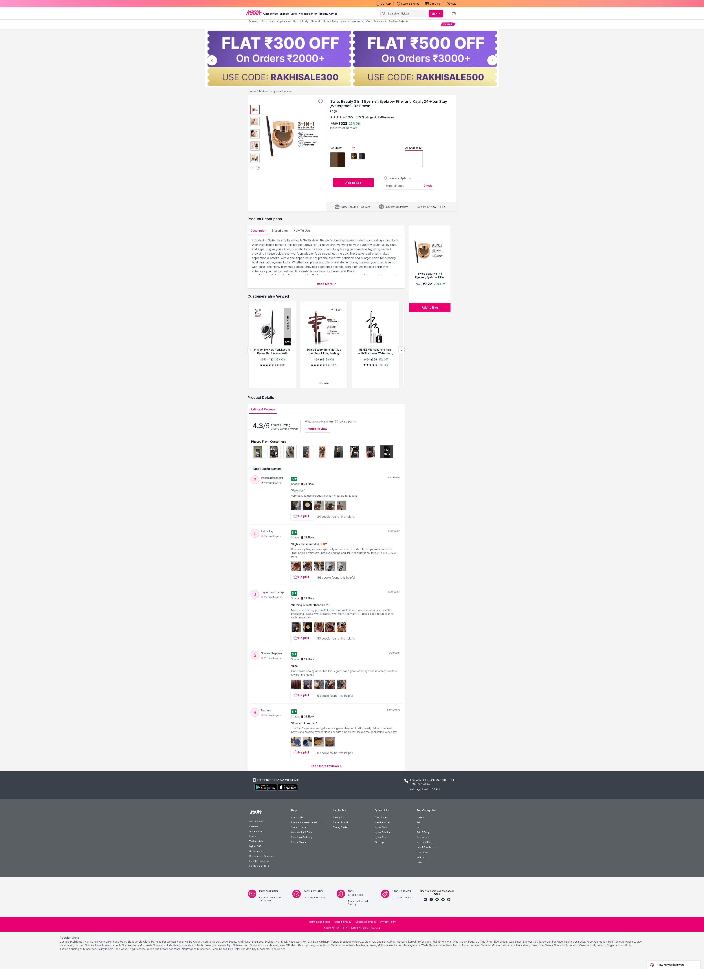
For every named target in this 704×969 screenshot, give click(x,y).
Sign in (436, 13)
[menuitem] (448, 24)
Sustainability (256, 851)
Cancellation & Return (302, 832)
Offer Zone (381, 817)
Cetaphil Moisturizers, (494, 945)
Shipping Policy (342, 921)
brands (284, 13)
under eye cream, (497, 941)
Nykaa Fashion (308, 13)
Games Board (340, 822)
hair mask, (282, 941)
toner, (335, 941)
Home (252, 91)
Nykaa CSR (255, 846)
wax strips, (515, 941)
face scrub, (323, 945)
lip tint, (480, 941)
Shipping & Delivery (301, 837)
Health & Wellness (426, 847)
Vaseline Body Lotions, (592, 945)
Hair (419, 827)
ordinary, (324, 941)
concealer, (105, 941)
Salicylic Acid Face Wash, (113, 948)
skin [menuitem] (264, 21)
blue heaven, (271, 945)
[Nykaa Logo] (253, 12)
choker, (79, 945)
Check (427, 185)
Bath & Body (423, 832)
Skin (419, 822)
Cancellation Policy (365, 921)
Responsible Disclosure (262, 856)
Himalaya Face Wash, (415, 945)
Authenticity (255, 831)
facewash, (220, 945)
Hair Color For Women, (466, 945)
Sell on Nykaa (298, 842)
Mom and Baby (425, 842)
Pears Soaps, (220, 948)
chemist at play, (386, 941)
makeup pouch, (111, 945)
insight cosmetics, (575, 941)
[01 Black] (362, 157)
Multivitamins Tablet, (390, 945)
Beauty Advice (328, 13)
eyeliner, (270, 941)
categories (270, 13)
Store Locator (298, 827)
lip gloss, (145, 941)
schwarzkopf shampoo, (247, 945)
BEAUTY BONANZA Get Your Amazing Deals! (278, 4)
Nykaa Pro (380, 837)
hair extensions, (442, 941)
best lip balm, (306, 945)
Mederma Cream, (366, 945)
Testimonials (256, 841)
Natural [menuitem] (315, 21)
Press (252, 836)
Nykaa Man (381, 827)
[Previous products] (251, 350)
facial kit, (182, 941)
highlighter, (77, 941)
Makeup (264, 91)
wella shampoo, (155, 945)
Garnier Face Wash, (440, 945)
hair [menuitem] (272, 21)
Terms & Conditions (319, 921)
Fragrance (422, 852)
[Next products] (401, 350)
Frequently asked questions (306, 822)
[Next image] (258, 168)
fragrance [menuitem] (380, 21)
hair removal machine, (622, 941)
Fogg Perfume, (137, 948)
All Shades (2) (414, 147)
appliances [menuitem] (284, 21)
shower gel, (530, 941)
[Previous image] (252, 168)
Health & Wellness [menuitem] (352, 21)
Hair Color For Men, (240, 948)
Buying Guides (341, 827)
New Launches (383, 822)
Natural (420, 857)
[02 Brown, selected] (354, 157)
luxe (294, 13)
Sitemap (379, 842)
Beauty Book (340, 817)
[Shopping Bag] (454, 13)
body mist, (139, 945)
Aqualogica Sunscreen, (83, 948)
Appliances (423, 837)
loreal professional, (420, 941)
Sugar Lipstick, (616, 945)
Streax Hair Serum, (542, 945)
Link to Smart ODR (259, 866)
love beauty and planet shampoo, (243, 941)
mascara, (402, 941)
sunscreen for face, (550, 941)
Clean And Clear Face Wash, (164, 948)
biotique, (133, 941)
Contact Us (297, 817)
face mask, (120, 941)
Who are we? (256, 821)
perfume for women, (163, 941)
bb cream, (195, 941)
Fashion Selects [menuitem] (399, 21)
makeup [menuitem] (254, 21)
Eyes (276, 91)
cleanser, (370, 941)
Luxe (419, 862)
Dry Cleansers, (261, 948)
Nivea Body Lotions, (566, 945)
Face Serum (278, 948)
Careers (253, 826)
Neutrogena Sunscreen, (196, 948)
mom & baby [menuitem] (330, 21)
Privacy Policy (388, 921)
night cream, (205, 945)
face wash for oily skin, (303, 941)
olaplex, (127, 945)
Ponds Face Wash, (519, 945)
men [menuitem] (368, 21)
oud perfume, (93, 945)
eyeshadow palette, (352, 941)
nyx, (229, 945)
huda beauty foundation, (181, 945)
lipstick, (64, 941)
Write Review (317, 429)
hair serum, (91, 941)
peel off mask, (289, 945)
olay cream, (460, 941)
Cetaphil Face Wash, (343, 945)
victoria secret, (211, 941)
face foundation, (597, 941)
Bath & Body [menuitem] (300, 21)
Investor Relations (259, 861)
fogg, (471, 941)
